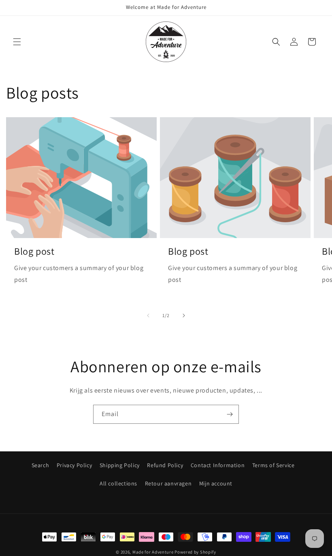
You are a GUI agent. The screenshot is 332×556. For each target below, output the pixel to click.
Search (40, 465)
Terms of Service (273, 465)
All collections (118, 483)
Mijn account (215, 483)
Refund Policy (165, 465)
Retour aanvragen (168, 483)
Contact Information (218, 465)
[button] (17, 42)
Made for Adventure (153, 552)
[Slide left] (148, 315)
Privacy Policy (74, 465)
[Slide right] (184, 315)
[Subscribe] (229, 414)
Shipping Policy (120, 465)
